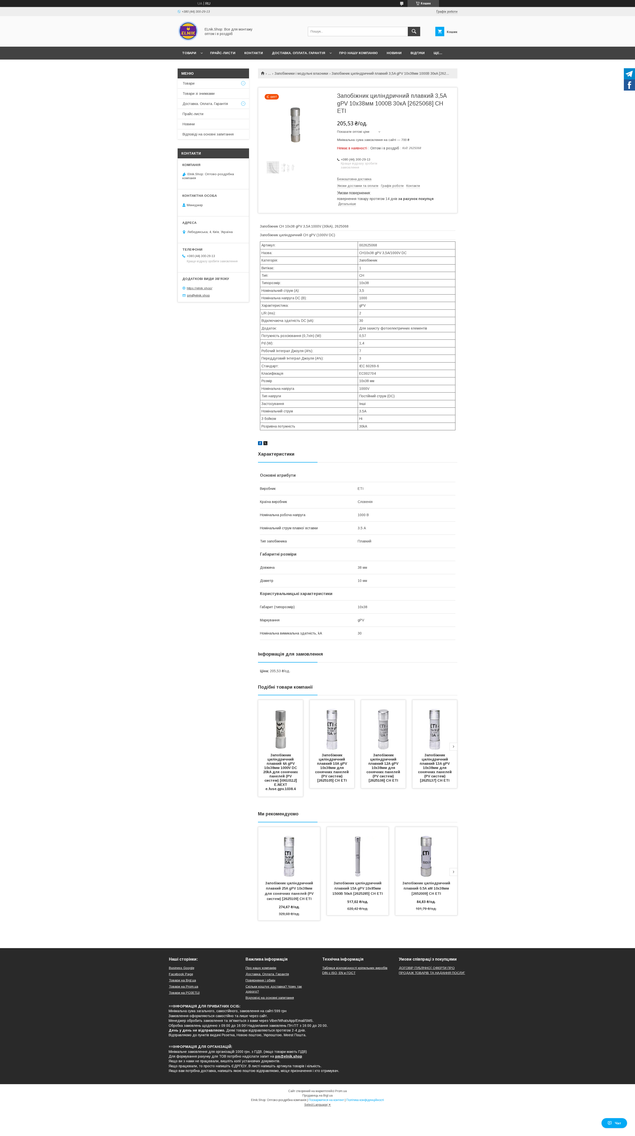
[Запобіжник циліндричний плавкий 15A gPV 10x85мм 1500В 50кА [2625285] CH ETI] (358, 852)
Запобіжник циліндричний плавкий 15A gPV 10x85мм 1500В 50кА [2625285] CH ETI (357, 888)
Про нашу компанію (358, 53)
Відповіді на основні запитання (208, 134)
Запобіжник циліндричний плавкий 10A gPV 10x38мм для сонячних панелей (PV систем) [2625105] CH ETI (332, 767)
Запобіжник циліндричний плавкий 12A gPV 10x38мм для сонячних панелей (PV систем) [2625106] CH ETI (383, 767)
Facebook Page (181, 974)
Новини (394, 53)
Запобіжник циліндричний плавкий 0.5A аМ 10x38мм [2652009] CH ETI (426, 888)
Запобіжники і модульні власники (301, 73)
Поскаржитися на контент (326, 1100)
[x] (265, 444)
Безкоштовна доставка (354, 179)
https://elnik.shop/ (199, 288)
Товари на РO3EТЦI (184, 993)
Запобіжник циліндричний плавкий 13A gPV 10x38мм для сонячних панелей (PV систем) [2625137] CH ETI (435, 767)
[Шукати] (414, 31)
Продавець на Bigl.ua (317, 1095)
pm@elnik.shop (198, 295)
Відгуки (418, 53)
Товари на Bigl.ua (182, 980)
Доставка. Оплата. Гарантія (298, 53)
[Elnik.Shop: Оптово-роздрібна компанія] (188, 40)
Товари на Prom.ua (183, 986)
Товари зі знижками (199, 94)
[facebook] (260, 444)
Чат (618, 1123)
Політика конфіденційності (365, 1100)
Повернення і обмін (260, 980)
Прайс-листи (222, 53)
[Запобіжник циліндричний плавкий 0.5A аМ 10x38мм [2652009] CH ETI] (426, 852)
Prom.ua (341, 1091)
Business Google (181, 968)
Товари (189, 53)
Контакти (253, 53)
